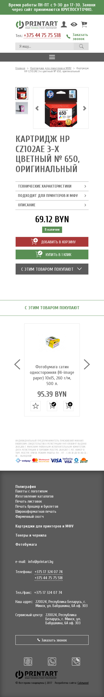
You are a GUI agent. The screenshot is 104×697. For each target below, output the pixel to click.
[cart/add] (52, 406)
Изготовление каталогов (34, 496)
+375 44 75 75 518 (42, 35)
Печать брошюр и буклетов (36, 506)
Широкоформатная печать (35, 511)
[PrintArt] (36, 24)
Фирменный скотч (29, 516)
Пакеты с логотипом (31, 491)
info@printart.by (40, 561)
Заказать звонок (54, 640)
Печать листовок (28, 501)
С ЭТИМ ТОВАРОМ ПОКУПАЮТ (48, 269)
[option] (21, 93)
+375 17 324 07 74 (49, 572)
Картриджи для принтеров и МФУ (50, 68)
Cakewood (83, 682)
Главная (20, 68)
